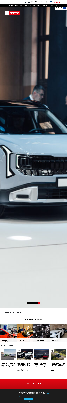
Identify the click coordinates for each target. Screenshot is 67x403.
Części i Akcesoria (27, 5)
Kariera (51, 5)
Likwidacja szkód (36, 5)
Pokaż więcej (33, 375)
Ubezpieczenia (45, 5)
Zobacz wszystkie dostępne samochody (33, 319)
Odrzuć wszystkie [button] (38, 398)
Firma (16, 5)
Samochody (11, 5)
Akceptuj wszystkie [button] (28, 398)
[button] (33, 401)
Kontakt (56, 5)
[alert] (33, 396)
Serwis (21, 5)
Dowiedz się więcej (32, 302)
